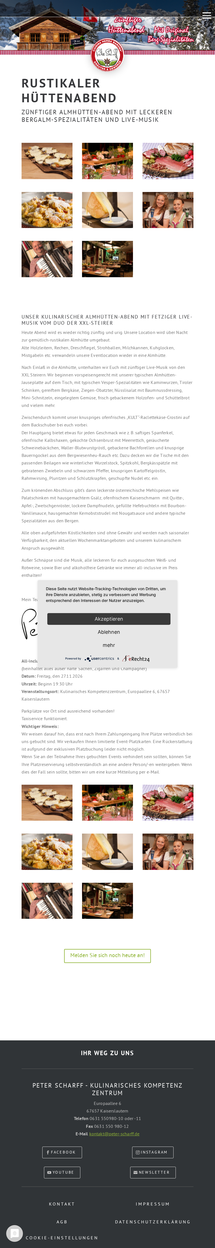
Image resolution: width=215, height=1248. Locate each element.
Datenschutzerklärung (153, 1222)
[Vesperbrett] (167, 179)
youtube (64, 1172)
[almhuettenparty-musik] (47, 277)
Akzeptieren (109, 619)
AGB (62, 1222)
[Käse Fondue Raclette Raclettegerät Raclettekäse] (107, 228)
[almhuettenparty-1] (167, 228)
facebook (63, 1152)
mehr (109, 645)
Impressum (153, 1204)
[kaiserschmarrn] (47, 228)
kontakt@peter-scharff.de (114, 1134)
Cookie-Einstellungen (62, 1238)
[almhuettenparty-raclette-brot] (47, 179)
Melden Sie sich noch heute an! (107, 955)
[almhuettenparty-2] (107, 277)
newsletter (154, 1172)
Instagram (154, 1152)
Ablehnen (109, 632)
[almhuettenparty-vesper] (107, 179)
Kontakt (62, 1204)
